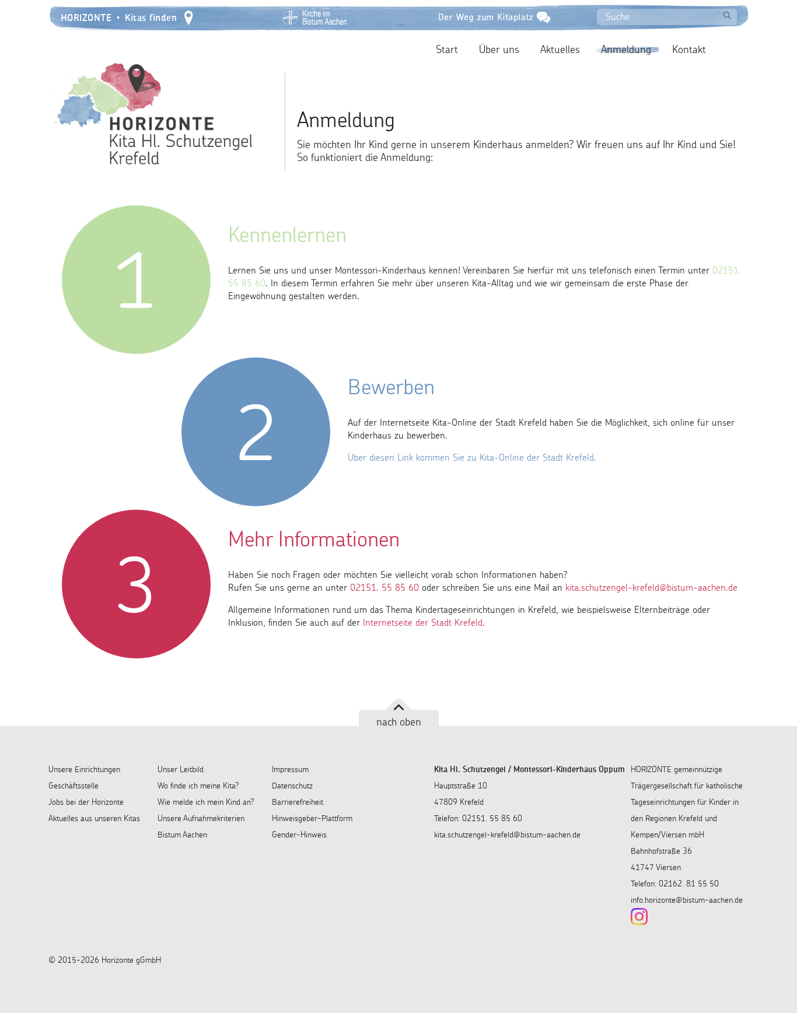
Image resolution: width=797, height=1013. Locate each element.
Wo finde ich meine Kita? (198, 785)
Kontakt (689, 49)
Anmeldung (626, 49)
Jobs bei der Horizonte (86, 802)
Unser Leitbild (181, 769)
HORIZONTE (86, 16)
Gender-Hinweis (299, 834)
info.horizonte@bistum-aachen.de (687, 900)
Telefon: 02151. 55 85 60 (478, 818)
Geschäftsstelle (73, 785)
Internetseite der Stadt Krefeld (423, 622)
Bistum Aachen (182, 834)
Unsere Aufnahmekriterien (201, 818)
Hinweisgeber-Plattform (312, 818)
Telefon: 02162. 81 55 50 (675, 883)
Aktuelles (560, 49)
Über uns (499, 49)
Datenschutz (292, 785)
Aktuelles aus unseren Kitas (94, 818)
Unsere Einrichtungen (84, 769)
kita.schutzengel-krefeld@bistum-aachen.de (507, 834)
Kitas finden (151, 16)
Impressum (290, 769)
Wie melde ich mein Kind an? (206, 802)
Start (447, 49)
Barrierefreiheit (297, 802)
